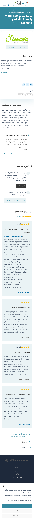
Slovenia (4, 72)
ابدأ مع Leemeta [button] (23, 166)
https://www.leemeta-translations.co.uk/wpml (19, 435)
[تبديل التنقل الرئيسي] (4, 4)
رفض (17, 510)
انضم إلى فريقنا (17, 474)
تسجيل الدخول (12, 5)
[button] (3, 486)
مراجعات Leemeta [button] (22, 211)
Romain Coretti (24, 424)
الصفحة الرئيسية (27, 12)
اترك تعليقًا (18, 216)
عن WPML (17, 467)
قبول (17, 505)
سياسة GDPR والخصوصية (17, 470)
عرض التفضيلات (17, 515)
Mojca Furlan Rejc (24, 292)
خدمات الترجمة (18, 12)
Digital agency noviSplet (13, 236)
